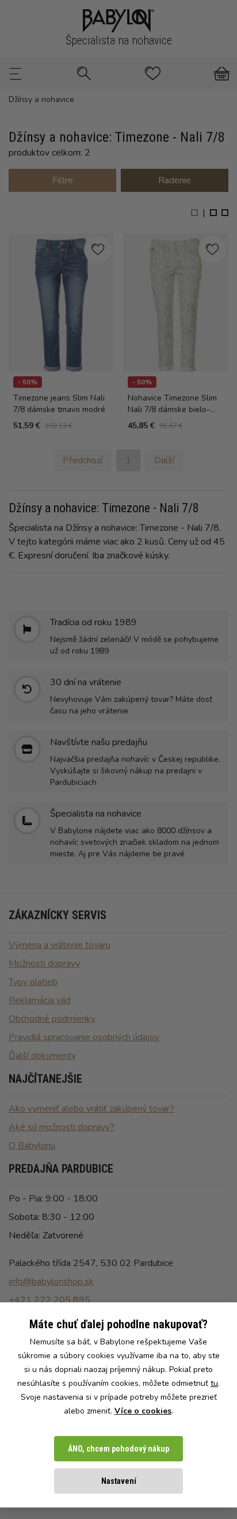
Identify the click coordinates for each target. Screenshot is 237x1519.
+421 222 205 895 (49, 1300)
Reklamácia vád (40, 1000)
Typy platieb (33, 982)
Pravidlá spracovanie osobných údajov (84, 1037)
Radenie (174, 180)
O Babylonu (32, 1145)
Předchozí (82, 460)
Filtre (62, 180)
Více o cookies (142, 1410)
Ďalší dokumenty (42, 1055)
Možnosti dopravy (44, 963)
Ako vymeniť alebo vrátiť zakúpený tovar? (91, 1108)
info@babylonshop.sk (51, 1281)
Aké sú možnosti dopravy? (61, 1127)
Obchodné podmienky (52, 1018)
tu (214, 1383)
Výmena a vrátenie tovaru (59, 945)
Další (164, 460)
